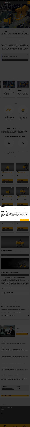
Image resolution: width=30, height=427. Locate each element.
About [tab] (25, 208)
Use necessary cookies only (5, 219)
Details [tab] (15, 208)
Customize (14, 219)
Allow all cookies (24, 219)
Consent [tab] (5, 208)
